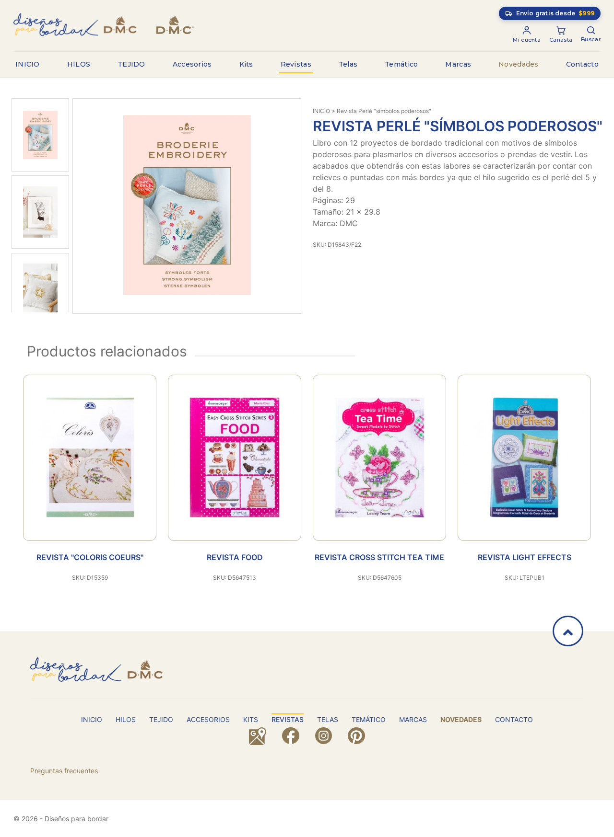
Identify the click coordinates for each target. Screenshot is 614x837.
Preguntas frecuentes (64, 771)
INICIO (27, 64)
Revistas (296, 64)
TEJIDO (131, 64)
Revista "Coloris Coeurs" (89, 557)
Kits (246, 64)
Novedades (518, 64)
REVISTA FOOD (235, 557)
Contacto (582, 64)
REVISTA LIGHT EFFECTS (524, 557)
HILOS (79, 64)
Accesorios (192, 64)
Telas (348, 64)
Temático (401, 64)
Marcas (458, 64)
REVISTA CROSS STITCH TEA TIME (379, 557)
